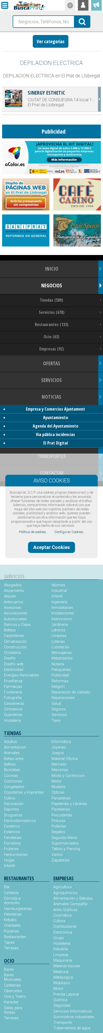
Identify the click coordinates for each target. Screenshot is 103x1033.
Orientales (12, 925)
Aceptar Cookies (51, 547)
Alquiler (10, 596)
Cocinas (11, 775)
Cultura (59, 921)
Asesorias (12, 607)
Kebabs (10, 920)
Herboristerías (16, 854)
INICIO (51, 268)
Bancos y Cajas (17, 624)
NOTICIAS (51, 396)
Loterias (58, 641)
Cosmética (62, 915)
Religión (58, 686)
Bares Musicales (12, 977)
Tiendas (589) (51, 300)
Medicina (60, 972)
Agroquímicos (65, 893)
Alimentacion (15, 747)
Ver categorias (50, 41)
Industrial (59, 590)
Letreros (58, 630)
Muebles (58, 787)
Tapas (9, 942)
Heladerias (13, 914)
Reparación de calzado (71, 692)
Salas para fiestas (13, 1010)
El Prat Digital (55, 443)
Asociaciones (15, 613)
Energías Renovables (21, 675)
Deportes (11, 809)
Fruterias (11, 849)
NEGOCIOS (51, 285)
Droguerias (13, 815)
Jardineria (60, 624)
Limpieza (59, 636)
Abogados (13, 585)
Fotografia (13, 698)
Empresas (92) (51, 349)
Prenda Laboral (66, 994)
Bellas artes (14, 759)
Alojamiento (14, 590)
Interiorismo (62, 619)
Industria (60, 949)
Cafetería (11, 893)
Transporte (62, 1022)
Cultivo (9, 798)
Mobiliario (61, 983)
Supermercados (65, 843)
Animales (12, 753)
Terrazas (11, 948)
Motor (57, 781)
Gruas (58, 938)
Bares (9, 969)
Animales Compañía (70, 904)
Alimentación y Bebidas (73, 898)
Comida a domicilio (12, 900)
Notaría (58, 664)
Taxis (56, 720)
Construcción (15, 647)
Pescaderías (62, 815)
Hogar (9, 860)
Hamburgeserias (15, 909)
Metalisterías (62, 658)
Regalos (58, 832)
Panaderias (61, 798)
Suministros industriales (73, 1017)
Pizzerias (11, 931)
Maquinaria (62, 960)
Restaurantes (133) (51, 324)
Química (60, 1000)
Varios (57, 854)
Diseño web (14, 664)
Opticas (58, 792)
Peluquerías (61, 669)
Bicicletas (12, 770)
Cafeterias (12, 985)
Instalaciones (63, 613)
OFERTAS (51, 363)
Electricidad (13, 669)
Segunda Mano (64, 838)
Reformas (60, 681)
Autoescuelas (15, 619)
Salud (56, 703)
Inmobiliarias (62, 607)
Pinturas (58, 821)
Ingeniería (59, 602)
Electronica (62, 932)
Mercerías (60, 770)
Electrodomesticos (20, 821)
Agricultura (62, 887)
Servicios (59, 715)
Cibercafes (13, 991)
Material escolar (66, 966)
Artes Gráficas (65, 910)
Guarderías (13, 715)
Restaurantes (15, 937)
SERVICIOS (51, 380)
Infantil (57, 596)
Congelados (14, 787)
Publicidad (60, 675)
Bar (7, 887)
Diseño (10, 658)
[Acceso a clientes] (83, 5)
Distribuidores (65, 926)
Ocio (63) (51, 337)
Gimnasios (13, 709)
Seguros (59, 709)
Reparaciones (63, 698)
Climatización (15, 641)
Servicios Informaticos (72, 1011)
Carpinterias (14, 636)
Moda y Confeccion (68, 775)
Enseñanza (13, 681)
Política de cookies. (33, 532)
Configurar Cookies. (69, 532)
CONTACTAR (51, 472)
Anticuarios (13, 602)
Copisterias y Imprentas (24, 792)
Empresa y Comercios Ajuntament (55, 409)
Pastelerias (61, 809)
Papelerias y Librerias (69, 804)
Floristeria (12, 843)
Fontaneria (13, 692)
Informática (61, 742)
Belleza (10, 630)
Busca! (82, 21)
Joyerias (59, 747)
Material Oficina (65, 759)
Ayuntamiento (55, 417)
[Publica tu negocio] (96, 5)
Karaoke (11, 1002)
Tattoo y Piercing (66, 849)
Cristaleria (12, 652)
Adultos (10, 742)
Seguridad (61, 1005)
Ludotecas (60, 647)
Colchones (13, 781)
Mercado (59, 764)
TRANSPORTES (52, 456)
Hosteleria (12, 720)
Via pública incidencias (55, 434)
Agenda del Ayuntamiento (55, 426)
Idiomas (58, 585)
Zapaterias (60, 860)
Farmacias (13, 686)
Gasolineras (14, 703)
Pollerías (59, 826)
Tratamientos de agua (71, 1028)
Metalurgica (63, 977)
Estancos (12, 832)
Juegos (58, 753)
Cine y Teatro (15, 996)
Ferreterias (13, 838)
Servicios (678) (51, 312)
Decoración (14, 804)
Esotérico (12, 826)
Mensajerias (62, 652)
